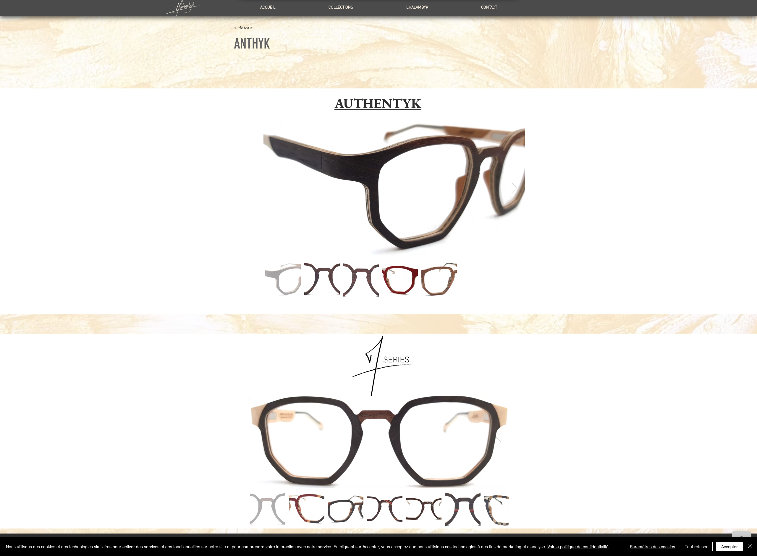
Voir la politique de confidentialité (578, 546)
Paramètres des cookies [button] (652, 546)
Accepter (729, 546)
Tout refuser (696, 546)
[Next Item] (514, 188)
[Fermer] (749, 546)
